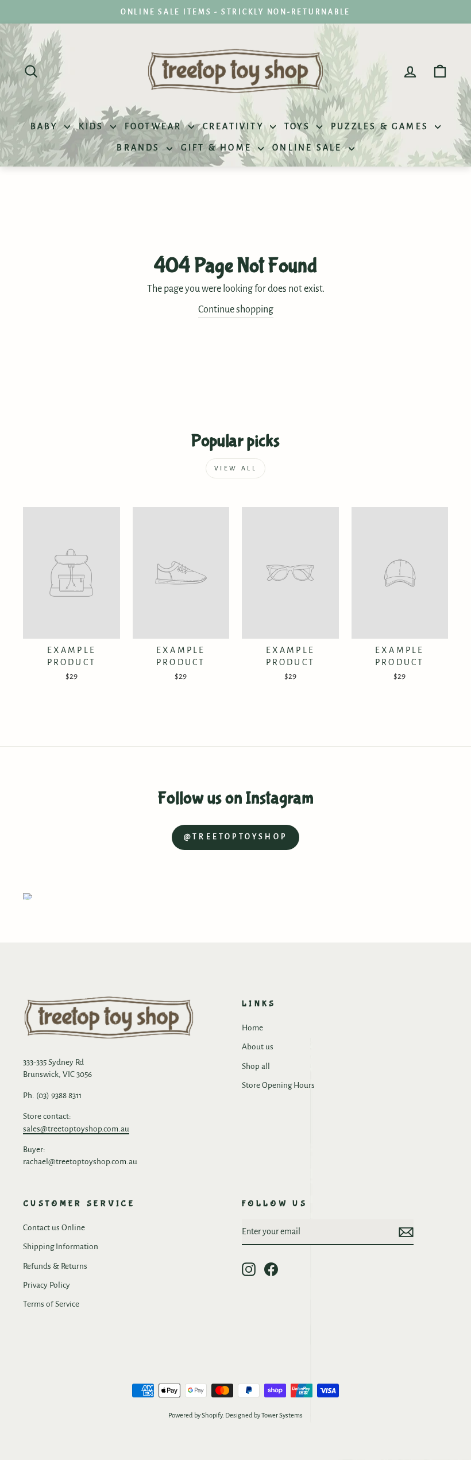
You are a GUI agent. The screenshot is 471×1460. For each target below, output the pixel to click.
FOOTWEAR (155, 126)
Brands (140, 147)
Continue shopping (235, 309)
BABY (45, 126)
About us (257, 1046)
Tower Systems (282, 1415)
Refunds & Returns (55, 1266)
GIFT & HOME (218, 147)
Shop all (256, 1066)
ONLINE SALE (308, 147)
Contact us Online (54, 1227)
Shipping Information (60, 1246)
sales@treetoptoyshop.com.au (76, 1129)
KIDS (93, 126)
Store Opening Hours (278, 1085)
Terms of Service (51, 1304)
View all (235, 468)
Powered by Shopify (195, 1415)
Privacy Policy (46, 1285)
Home (252, 1027)
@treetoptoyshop (235, 837)
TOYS (299, 126)
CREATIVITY (235, 126)
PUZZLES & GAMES (381, 126)
